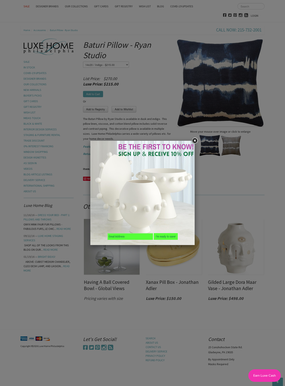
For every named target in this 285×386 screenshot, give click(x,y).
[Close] (194, 141)
